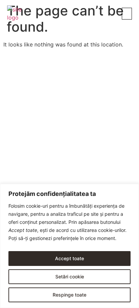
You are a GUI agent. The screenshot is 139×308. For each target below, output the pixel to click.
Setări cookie (69, 276)
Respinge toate (69, 295)
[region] (69, 246)
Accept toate (69, 258)
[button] (127, 14)
